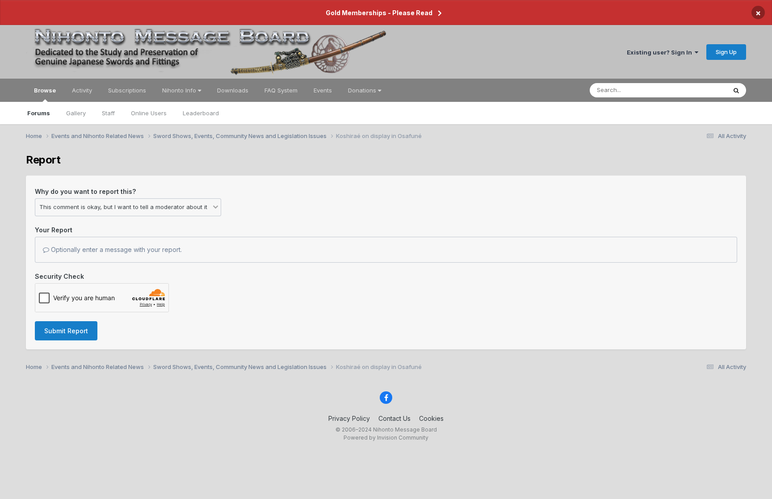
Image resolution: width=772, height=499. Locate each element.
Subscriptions (127, 90)
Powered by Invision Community (386, 437)
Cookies (431, 418)
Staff (108, 113)
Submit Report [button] (66, 331)
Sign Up (726, 51)
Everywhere (698, 90)
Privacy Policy (349, 418)
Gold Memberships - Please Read (379, 13)
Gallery (76, 113)
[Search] (736, 90)
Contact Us (394, 418)
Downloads (232, 90)
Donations (363, 90)
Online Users (149, 113)
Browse (45, 90)
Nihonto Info (180, 90)
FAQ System (281, 90)
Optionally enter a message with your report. (115, 249)
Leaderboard (201, 113)
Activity (82, 90)
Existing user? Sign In (661, 52)
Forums (38, 113)
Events (323, 90)
